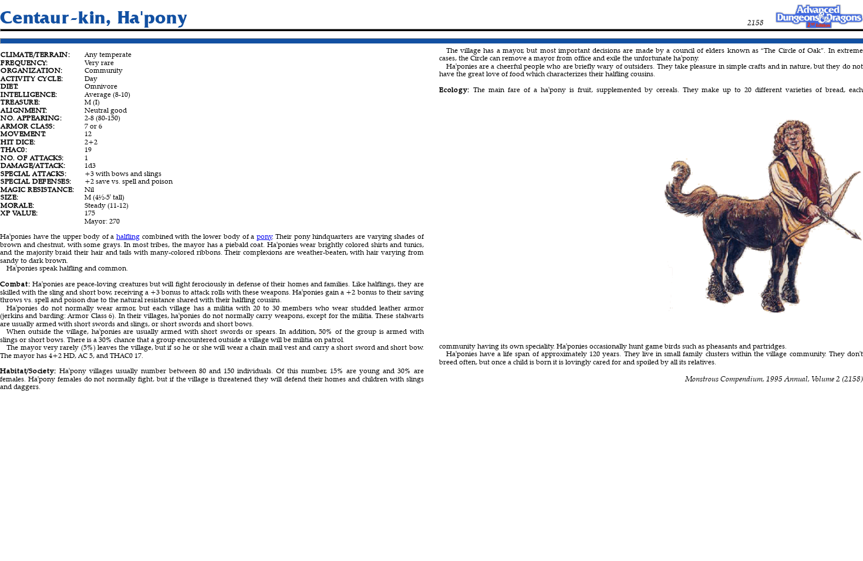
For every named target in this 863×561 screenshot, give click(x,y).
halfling (128, 236)
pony (264, 236)
